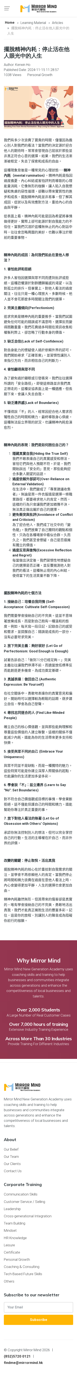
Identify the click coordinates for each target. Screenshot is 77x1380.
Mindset (10, 1230)
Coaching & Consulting (21, 1267)
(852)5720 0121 (17, 1356)
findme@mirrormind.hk (23, 1363)
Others (9, 1281)
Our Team (11, 1156)
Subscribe (38, 1320)
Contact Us (13, 1171)
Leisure (9, 1245)
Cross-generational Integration (28, 1216)
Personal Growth (17, 1259)
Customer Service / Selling (24, 1202)
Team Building (14, 1223)
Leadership (12, 1209)
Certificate (12, 1252)
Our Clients (12, 1164)
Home (10, 23)
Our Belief (11, 1149)
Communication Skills (20, 1194)
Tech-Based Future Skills (23, 1274)
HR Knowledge (15, 1238)
